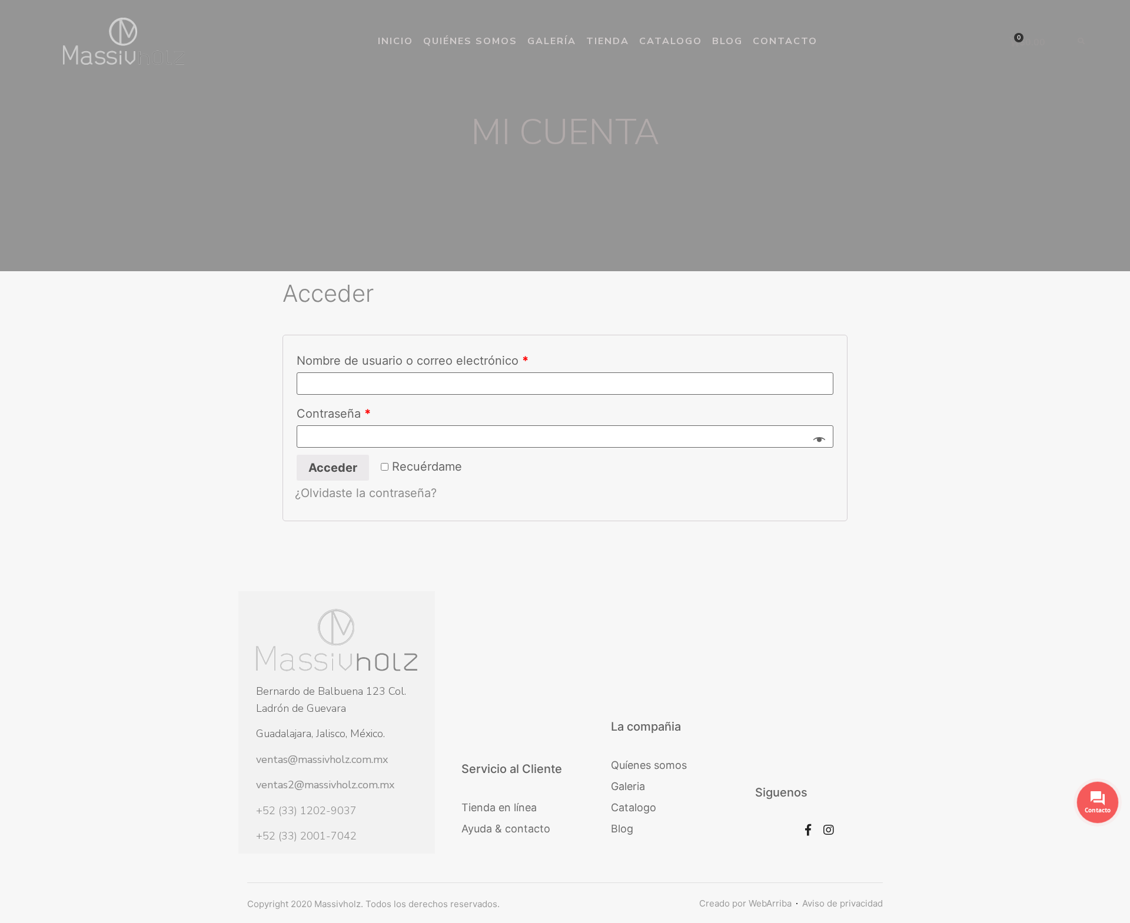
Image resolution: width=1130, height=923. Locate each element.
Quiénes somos (470, 41)
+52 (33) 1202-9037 (306, 811)
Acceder (332, 468)
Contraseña (334, 413)
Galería (551, 41)
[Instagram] (829, 830)
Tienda (607, 41)
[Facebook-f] (808, 830)
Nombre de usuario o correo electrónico (413, 361)
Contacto (785, 41)
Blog (727, 41)
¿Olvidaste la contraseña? (366, 493)
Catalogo (670, 41)
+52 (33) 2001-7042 (306, 836)
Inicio (395, 41)
